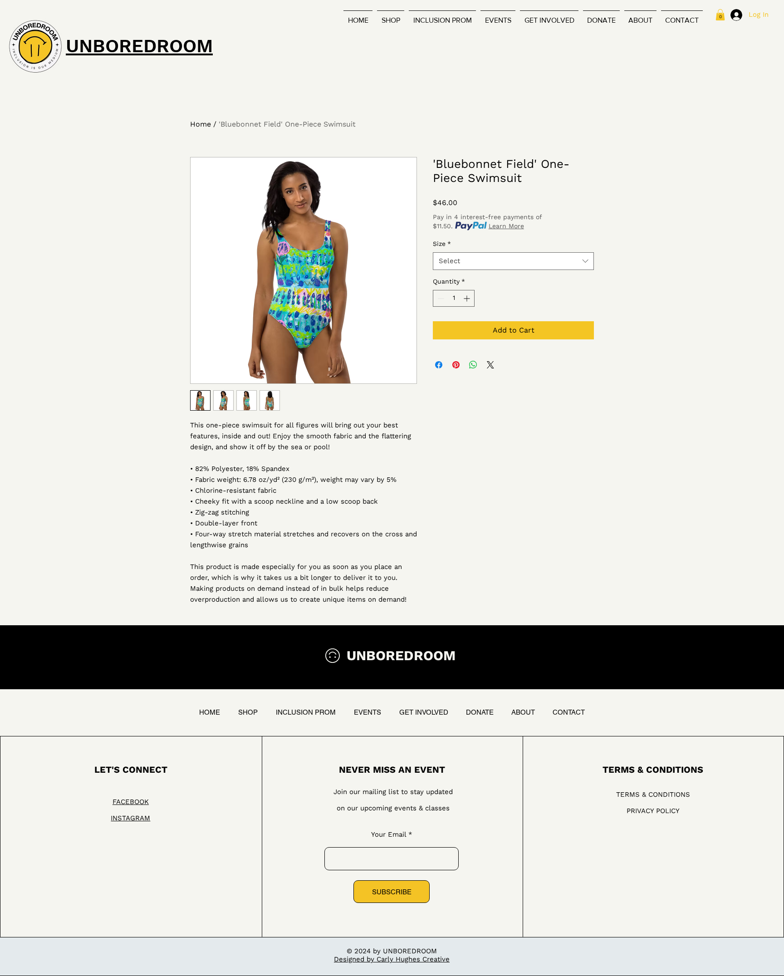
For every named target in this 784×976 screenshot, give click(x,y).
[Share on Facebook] (438, 364)
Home (200, 124)
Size (442, 243)
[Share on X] (490, 364)
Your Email (388, 834)
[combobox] (513, 261)
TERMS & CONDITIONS (653, 794)
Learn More (506, 226)
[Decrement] (440, 298)
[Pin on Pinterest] (456, 364)
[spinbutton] (454, 298)
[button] (498, 16)
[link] (720, 14)
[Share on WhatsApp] (473, 364)
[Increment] (467, 298)
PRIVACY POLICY (653, 811)
